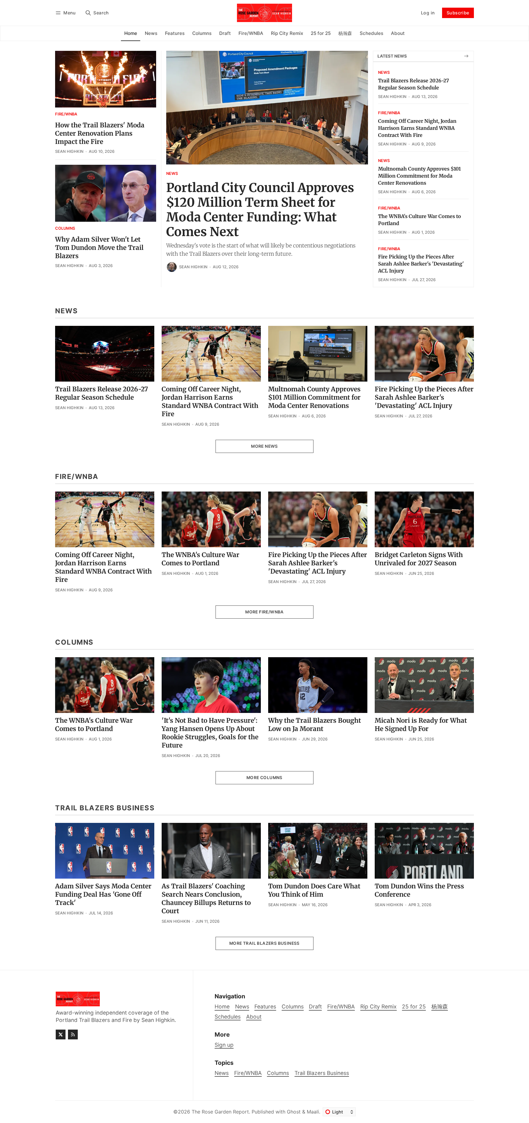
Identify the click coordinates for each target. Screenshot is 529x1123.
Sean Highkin (193, 267)
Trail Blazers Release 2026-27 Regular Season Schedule (101, 393)
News (172, 174)
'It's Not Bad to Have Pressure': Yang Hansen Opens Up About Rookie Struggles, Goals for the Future (210, 733)
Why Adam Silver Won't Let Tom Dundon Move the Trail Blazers (99, 248)
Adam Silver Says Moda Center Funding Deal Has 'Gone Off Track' (103, 894)
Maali (313, 1112)
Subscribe (458, 12)
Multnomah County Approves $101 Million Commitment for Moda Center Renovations (419, 176)
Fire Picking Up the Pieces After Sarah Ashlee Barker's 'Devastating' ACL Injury (421, 264)
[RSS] (73, 1034)
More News (264, 446)
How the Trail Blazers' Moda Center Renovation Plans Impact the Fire (99, 133)
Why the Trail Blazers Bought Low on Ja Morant (314, 725)
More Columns (264, 777)
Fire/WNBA (66, 114)
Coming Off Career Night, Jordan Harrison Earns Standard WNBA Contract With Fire (417, 128)
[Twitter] (61, 1034)
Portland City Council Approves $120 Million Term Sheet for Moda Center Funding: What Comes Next (260, 209)
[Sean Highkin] (171, 267)
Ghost (294, 1112)
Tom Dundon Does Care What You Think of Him (314, 890)
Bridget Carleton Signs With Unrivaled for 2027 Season (419, 559)
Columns (65, 229)
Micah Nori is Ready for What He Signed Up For (421, 725)
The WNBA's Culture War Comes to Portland (200, 559)
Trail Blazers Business (322, 1073)
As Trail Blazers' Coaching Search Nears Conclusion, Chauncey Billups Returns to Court (206, 898)
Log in (428, 12)
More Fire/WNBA (264, 611)
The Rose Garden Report (220, 1112)
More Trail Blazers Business (264, 943)
